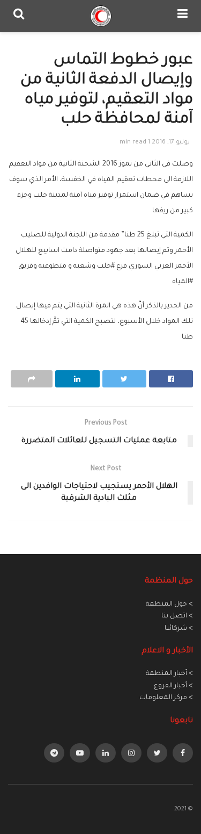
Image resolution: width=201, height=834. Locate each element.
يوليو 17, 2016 (171, 142)
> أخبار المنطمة (169, 674)
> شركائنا (179, 628)
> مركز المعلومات (166, 698)
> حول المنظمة (169, 604)
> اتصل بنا (177, 616)
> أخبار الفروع (173, 686)
